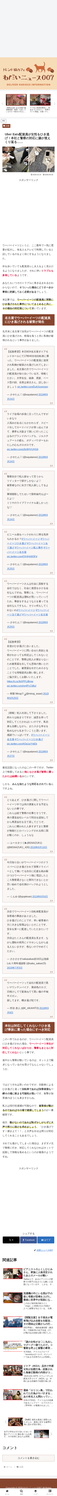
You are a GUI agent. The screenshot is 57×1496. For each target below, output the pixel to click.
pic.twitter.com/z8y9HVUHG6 (22, 449)
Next (54, 104)
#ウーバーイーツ (31, 539)
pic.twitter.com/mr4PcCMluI (21, 686)
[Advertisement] (28, 28)
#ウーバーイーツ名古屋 (35, 614)
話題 (7, 126)
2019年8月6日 (40, 896)
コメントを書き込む (29, 1458)
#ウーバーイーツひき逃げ (29, 739)
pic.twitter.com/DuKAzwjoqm (32, 386)
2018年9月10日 (38, 847)
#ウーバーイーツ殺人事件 (29, 547)
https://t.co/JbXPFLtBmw (20, 681)
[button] (51, 810)
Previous (2, 104)
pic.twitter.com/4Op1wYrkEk (22, 743)
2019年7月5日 (14, 967)
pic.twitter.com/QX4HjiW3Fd (22, 556)
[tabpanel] (16, 103)
